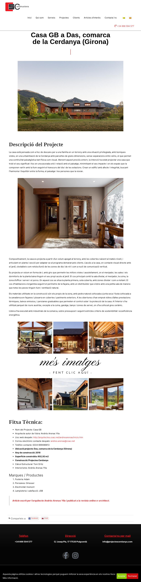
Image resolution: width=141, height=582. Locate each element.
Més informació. (10, 578)
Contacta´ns (111, 17)
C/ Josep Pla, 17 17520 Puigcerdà (70, 541)
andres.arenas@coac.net (63, 441)
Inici (30, 17)
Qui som (40, 17)
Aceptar (121, 576)
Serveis (51, 17)
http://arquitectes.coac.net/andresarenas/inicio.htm (58, 437)
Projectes (64, 17)
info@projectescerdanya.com (117, 541)
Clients (76, 17)
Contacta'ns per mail (117, 535)
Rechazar (132, 576)
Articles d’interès (92, 17)
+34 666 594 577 (125, 26)
